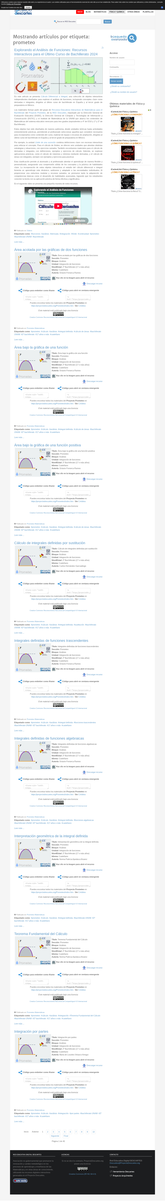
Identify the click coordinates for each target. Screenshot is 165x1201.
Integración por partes (31, 1031)
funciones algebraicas (84, 820)
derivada (55, 234)
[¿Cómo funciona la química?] (131, 153)
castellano (55, 334)
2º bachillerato (28, 334)
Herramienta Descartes (123, 1171)
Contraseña (114, 67)
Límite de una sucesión (45, 142)
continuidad (84, 234)
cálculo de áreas (82, 331)
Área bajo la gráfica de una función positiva (47, 445)
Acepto (28, 7)
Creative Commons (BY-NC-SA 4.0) (82, 1174)
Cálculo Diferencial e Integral (54, 96)
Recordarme (114, 77)
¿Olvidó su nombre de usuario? (123, 92)
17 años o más (42, 334)
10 (94, 1132)
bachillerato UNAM (23, 237)
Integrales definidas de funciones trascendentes (51, 641)
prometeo (95, 234)
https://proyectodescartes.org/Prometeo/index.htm (52, 306)
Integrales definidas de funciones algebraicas (49, 738)
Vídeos (29, 230)
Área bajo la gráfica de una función (41, 347)
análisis (45, 234)
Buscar (107, 21)
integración (65, 234)
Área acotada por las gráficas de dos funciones (50, 250)
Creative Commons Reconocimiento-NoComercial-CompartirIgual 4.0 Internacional (58, 317)
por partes (75, 1113)
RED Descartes (59, 113)
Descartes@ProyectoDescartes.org (125, 1163)
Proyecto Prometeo (37, 113)
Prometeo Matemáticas (36, 328)
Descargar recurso (94, 284)
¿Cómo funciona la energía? (126, 115)
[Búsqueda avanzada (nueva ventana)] (124, 38)
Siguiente (55, 1136)
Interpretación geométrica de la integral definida (51, 836)
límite (74, 234)
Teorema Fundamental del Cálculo (40, 934)
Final (66, 1136)
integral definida (66, 331)
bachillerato (39, 237)
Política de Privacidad (14, 4)
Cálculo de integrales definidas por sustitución (49, 543)
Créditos (82, 306)
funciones (36, 234)
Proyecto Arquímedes (122, 1175)
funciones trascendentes (85, 722)
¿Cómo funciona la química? (126, 143)
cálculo (45, 331)
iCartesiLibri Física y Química (124, 112)
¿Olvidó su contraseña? (120, 86)
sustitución (79, 625)
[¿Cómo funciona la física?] (131, 182)
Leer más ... (19, 242)
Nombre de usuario (117, 58)
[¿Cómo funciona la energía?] (131, 124)
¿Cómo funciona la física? (125, 172)
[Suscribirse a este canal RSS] (103, 48)
